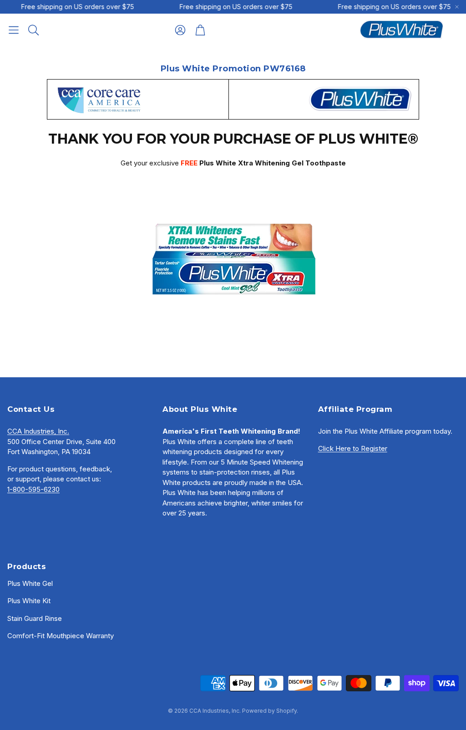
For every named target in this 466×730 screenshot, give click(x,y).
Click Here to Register (352, 448)
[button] (13, 30)
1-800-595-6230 (33, 489)
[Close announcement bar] (457, 7)
